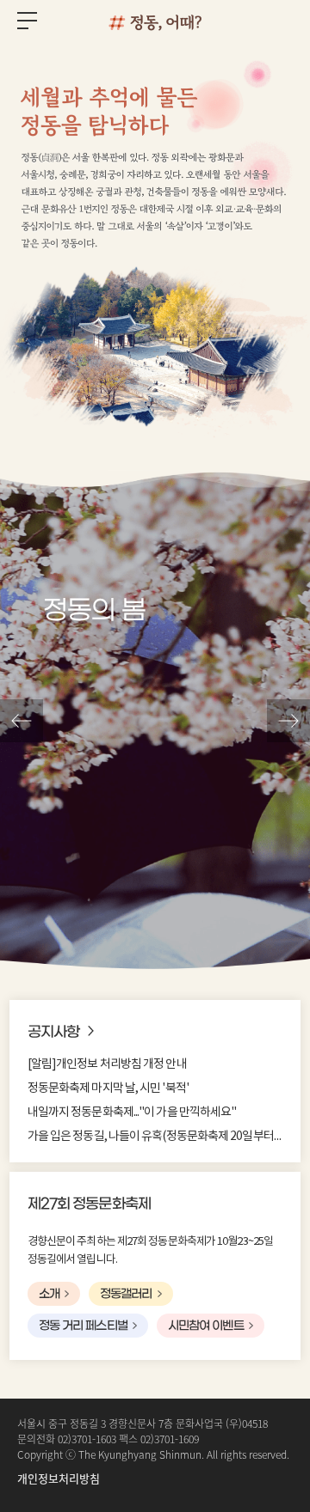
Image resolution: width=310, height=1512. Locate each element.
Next (288, 720)
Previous (21, 720)
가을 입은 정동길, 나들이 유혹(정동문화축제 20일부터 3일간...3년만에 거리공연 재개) (155, 1136)
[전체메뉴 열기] (27, 23)
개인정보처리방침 (58, 1478)
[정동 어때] (155, 21)
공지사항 (53, 1032)
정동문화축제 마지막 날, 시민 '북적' (108, 1088)
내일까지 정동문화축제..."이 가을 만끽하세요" (132, 1112)
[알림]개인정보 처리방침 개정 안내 (107, 1064)
